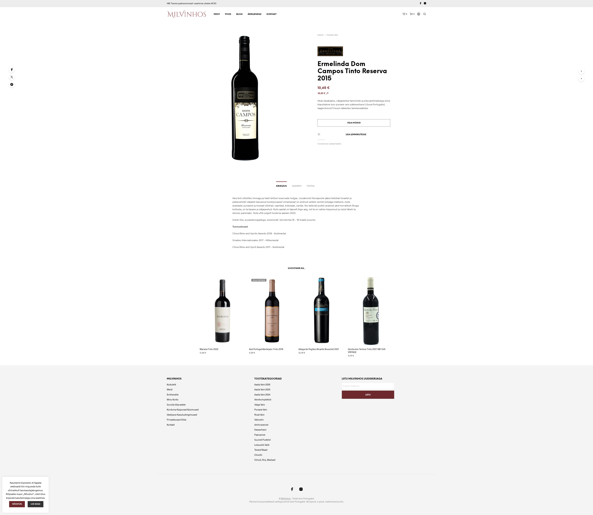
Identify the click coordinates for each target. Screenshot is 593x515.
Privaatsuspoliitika (176, 419)
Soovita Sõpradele (176, 404)
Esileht (321, 35)
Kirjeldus (281, 186)
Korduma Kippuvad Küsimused (183, 409)
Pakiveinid (259, 434)
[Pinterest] (12, 84)
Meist (217, 14)
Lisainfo (296, 186)
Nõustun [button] (17, 504)
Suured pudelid (262, 439)
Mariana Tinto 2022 (209, 349)
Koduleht (171, 384)
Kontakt (271, 14)
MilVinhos (286, 498)
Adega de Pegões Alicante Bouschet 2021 (319, 349)
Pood (228, 14)
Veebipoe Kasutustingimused (182, 414)
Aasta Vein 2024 (262, 394)
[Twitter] (12, 77)
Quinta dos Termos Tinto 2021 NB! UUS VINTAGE (366, 351)
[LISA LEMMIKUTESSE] (222, 341)
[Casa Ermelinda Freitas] (331, 51)
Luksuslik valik (261, 444)
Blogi (239, 14)
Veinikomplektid (262, 399)
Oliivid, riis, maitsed (264, 459)
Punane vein (332, 35)
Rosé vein (259, 414)
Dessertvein (260, 429)
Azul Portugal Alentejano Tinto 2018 (266, 349)
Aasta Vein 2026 (262, 384)
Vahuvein (259, 419)
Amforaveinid (261, 424)
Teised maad (260, 449)
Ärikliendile (254, 14)
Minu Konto (173, 399)
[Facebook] (12, 69)
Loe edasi (35, 504)
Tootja (311, 186)
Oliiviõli (258, 454)
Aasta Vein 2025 (262, 389)
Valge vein (259, 404)
